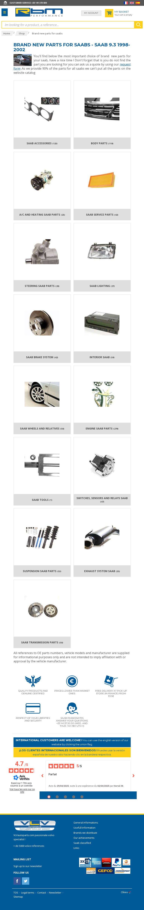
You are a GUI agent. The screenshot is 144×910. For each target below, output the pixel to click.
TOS (16, 892)
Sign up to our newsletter (28, 866)
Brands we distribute (85, 832)
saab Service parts (102, 214)
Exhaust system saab (102, 571)
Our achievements (84, 837)
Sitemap (18, 896)
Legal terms (27, 892)
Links (76, 848)
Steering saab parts (42, 286)
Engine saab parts (102, 428)
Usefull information (84, 827)
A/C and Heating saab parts (42, 214)
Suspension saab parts (42, 571)
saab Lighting (102, 286)
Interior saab (102, 357)
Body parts (102, 143)
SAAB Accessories (42, 143)
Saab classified (82, 843)
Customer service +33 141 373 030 (28, 2)
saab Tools (42, 500)
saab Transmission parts (42, 642)
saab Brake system (42, 357)
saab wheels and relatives (42, 428)
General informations (86, 822)
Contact (41, 892)
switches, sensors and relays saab (102, 499)
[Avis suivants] (133, 775)
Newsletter (55, 892)
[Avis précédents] (42, 775)
